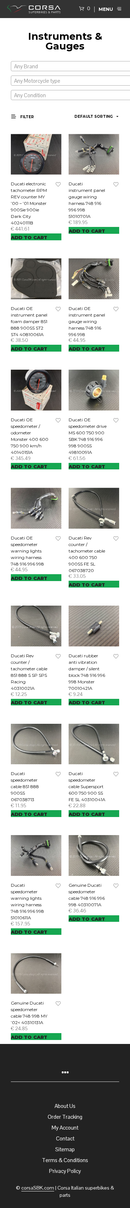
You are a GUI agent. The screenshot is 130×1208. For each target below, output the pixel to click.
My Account (65, 1127)
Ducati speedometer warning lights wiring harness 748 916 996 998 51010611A (27, 901)
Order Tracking (65, 1116)
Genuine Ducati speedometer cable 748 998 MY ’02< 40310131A (29, 1012)
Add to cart (29, 237)
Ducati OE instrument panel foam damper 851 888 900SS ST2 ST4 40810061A (29, 321)
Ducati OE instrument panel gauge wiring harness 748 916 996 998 (87, 321)
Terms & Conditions (65, 1160)
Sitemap (65, 1149)
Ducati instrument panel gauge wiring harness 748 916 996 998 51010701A (87, 200)
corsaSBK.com (37, 1188)
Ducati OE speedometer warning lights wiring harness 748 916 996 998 (27, 551)
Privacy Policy (65, 1171)
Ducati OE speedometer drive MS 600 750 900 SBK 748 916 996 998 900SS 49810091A (88, 436)
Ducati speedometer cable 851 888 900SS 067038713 (25, 786)
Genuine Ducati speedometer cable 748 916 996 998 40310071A (87, 894)
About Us (65, 1105)
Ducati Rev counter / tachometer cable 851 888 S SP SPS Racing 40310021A (29, 672)
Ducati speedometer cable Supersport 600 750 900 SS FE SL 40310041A (87, 786)
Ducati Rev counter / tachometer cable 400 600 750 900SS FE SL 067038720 (87, 554)
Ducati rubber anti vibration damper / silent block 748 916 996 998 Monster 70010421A (87, 672)
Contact (65, 1138)
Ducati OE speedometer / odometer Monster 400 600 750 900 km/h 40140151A (29, 436)
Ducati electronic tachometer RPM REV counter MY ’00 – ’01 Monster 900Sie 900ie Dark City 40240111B (29, 203)
